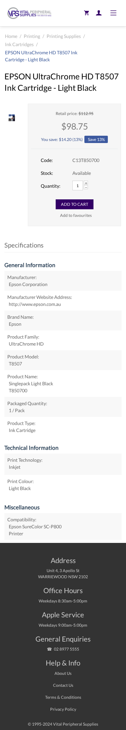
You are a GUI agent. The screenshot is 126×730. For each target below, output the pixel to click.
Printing (32, 36)
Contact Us (63, 685)
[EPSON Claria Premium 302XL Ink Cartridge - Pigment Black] (11, 117)
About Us (63, 673)
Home (11, 36)
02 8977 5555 (66, 649)
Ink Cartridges (19, 44)
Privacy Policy (63, 709)
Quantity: (50, 186)
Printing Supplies (64, 36)
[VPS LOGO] (27, 13)
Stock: (47, 173)
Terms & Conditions (63, 697)
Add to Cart (74, 204)
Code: (47, 160)
